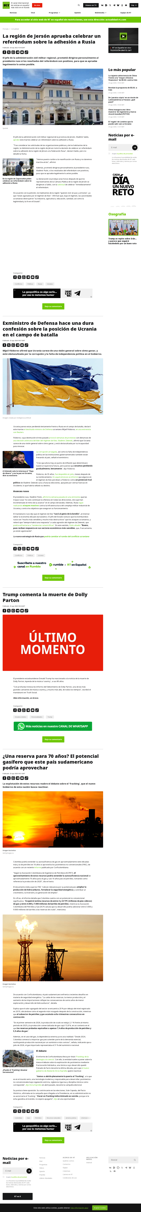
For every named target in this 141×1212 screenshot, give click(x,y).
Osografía (117, 214)
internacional (86, 1118)
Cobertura (66, 1171)
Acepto (122, 154)
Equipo (65, 1167)
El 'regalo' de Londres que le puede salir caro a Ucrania (120, 122)
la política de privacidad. (125, 154)
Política (30, 284)
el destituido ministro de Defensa (38, 429)
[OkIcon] (122, 5)
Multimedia (99, 12)
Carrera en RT (68, 1174)
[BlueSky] (118, 5)
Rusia (40, 284)
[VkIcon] (102, 5)
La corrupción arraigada (46, 451)
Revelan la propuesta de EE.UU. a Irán (122, 88)
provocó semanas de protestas (62, 437)
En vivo (37, 5)
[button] (123, 36)
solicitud (61, 184)
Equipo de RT (126, 12)
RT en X (17, 1196)
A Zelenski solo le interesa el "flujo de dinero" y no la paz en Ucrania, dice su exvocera (18, 473)
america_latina (71, 1118)
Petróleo (38, 1118)
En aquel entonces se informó (65, 477)
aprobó (16, 139)
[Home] (6, 5)
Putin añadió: (75, 525)
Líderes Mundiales (45, 1178)
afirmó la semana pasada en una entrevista (61, 497)
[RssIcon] (110, 1171)
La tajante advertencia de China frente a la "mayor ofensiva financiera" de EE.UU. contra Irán (122, 77)
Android (89, 1162)
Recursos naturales (53, 1118)
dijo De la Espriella (34, 1085)
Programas (53, 12)
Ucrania (50, 284)
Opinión (77, 12)
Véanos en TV (90, 5)
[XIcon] (110, 5)
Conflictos (18, 284)
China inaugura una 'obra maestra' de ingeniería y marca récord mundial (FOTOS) (122, 111)
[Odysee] (118, 1167)
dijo (55, 1099)
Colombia (18, 1118)
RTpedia (42, 1175)
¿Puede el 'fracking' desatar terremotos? (15, 1071)
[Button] (78, 5)
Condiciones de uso (70, 1178)
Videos (41, 1168)
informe (37, 867)
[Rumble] (106, 5)
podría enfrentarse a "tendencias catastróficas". (34, 525)
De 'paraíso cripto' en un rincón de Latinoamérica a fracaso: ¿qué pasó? (123, 99)
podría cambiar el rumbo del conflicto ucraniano (66, 536)
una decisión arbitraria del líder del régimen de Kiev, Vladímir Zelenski (42, 440)
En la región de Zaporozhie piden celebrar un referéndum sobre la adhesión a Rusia (17, 180)
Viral (33, 12)
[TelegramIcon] (114, 5)
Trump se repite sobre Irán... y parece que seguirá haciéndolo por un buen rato (122, 241)
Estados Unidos (20, 717)
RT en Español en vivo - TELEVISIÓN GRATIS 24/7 (121, 49)
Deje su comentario (53, 306)
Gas (28, 1118)
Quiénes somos (68, 1161)
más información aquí (79, 1208)
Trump (50, 717)
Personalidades (36, 717)
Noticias (13, 12)
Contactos (66, 1164)
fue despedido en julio (64, 474)
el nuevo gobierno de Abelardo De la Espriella (62, 1069)
